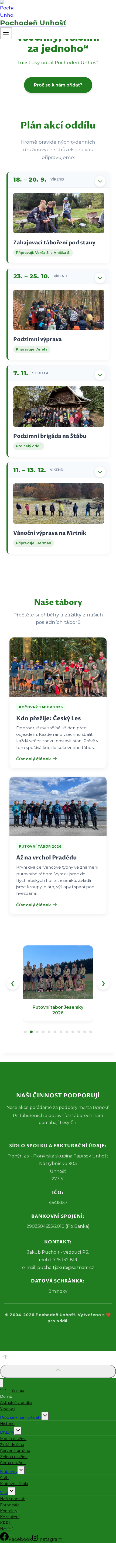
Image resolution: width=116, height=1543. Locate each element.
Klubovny (9, 1471)
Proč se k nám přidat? (58, 85)
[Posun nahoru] (58, 1358)
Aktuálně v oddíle (16, 1402)
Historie (7, 1423)
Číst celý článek (33, 758)
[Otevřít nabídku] (6, 33)
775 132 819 (65, 1259)
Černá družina (13, 1462)
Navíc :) (6, 1529)
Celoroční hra (12, 1390)
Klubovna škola (14, 1483)
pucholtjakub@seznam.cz (65, 1267)
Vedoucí (7, 1408)
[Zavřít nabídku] (1, 1383)
